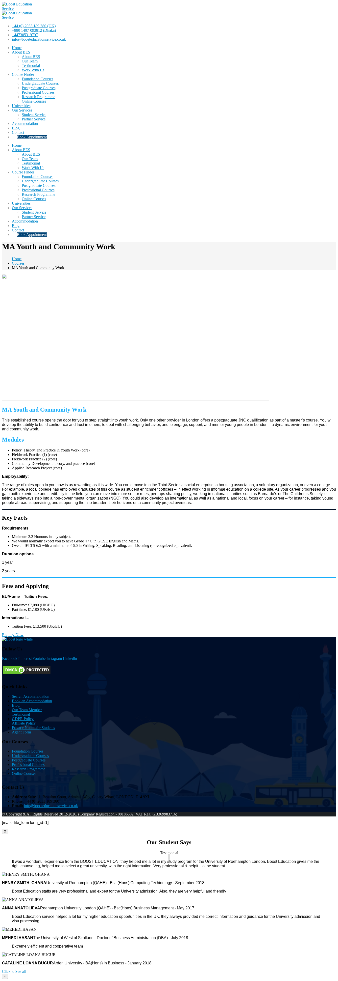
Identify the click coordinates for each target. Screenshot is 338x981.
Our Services (22, 110)
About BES (21, 52)
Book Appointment (32, 137)
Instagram (54, 658)
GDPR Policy (23, 719)
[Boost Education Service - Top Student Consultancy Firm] (20, 8)
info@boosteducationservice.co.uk (39, 39)
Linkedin (70, 658)
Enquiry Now (13, 635)
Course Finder (23, 74)
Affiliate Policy (24, 723)
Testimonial (31, 65)
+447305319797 (25, 35)
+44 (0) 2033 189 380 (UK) (34, 26)
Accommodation (25, 123)
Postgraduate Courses (38, 88)
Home (17, 48)
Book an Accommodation (32, 701)
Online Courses (34, 101)
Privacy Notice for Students (33, 728)
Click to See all (14, 971)
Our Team (30, 61)
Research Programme (38, 97)
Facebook (9, 658)
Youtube (39, 658)
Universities (21, 106)
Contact (18, 132)
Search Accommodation (30, 696)
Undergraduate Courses (40, 83)
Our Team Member (27, 710)
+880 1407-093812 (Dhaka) (34, 30)
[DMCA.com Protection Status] (26, 673)
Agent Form (21, 732)
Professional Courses (38, 92)
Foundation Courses (37, 79)
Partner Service (34, 119)
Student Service (34, 114)
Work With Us (33, 70)
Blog (16, 128)
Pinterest (25, 658)
